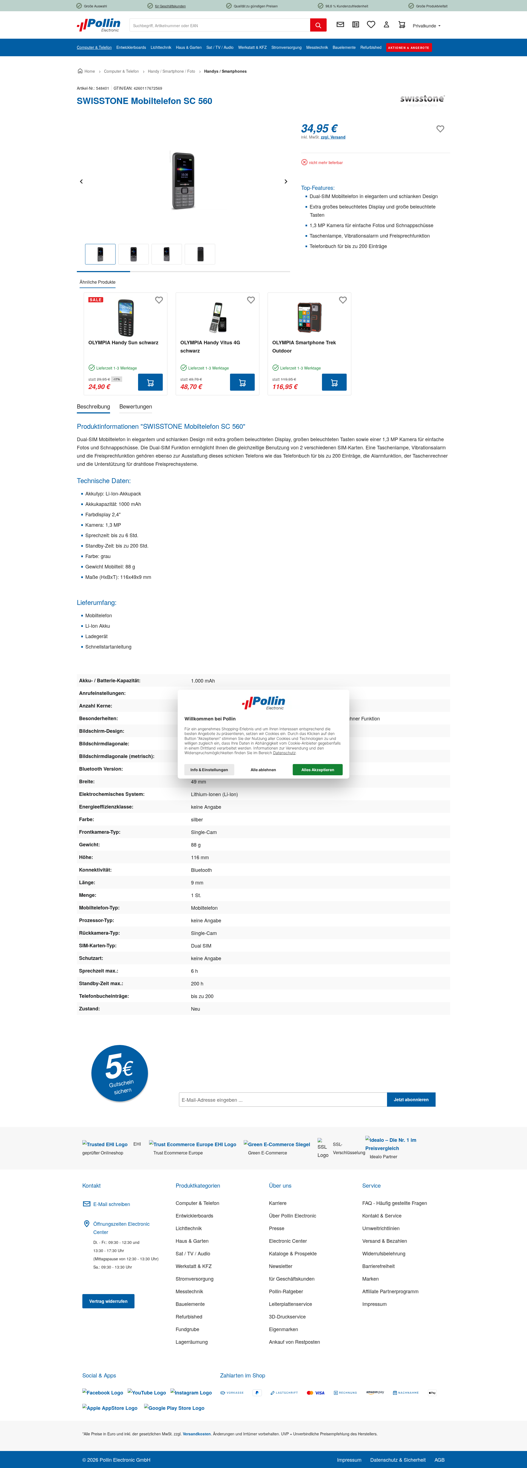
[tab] (93, 407)
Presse (276, 1228)
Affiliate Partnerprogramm (390, 1291)
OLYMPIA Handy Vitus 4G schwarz (210, 346)
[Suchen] (318, 25)
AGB (440, 1459)
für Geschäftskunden (292, 1278)
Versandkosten (197, 1433)
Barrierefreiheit (378, 1265)
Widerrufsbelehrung (383, 1253)
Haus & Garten (192, 1240)
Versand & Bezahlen (384, 1240)
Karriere (278, 1202)
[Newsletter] (340, 24)
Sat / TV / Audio (193, 1253)
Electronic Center (288, 1240)
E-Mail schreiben (111, 1203)
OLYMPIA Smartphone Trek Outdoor (304, 346)
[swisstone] (422, 103)
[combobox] (220, 25)
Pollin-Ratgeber (286, 1291)
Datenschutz (214, 1111)
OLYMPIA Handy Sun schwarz (123, 342)
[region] (183, 197)
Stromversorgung (195, 1278)
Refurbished (189, 1316)
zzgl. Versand (333, 137)
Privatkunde (425, 25)
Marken (370, 1278)
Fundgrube (187, 1328)
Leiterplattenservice (290, 1303)
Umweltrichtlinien (381, 1228)
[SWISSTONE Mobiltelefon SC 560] (183, 180)
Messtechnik (189, 1291)
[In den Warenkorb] (150, 382)
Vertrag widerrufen (108, 1301)
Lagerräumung (192, 1341)
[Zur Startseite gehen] (98, 24)
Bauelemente (190, 1303)
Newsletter (280, 1265)
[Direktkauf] (355, 24)
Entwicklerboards (194, 1215)
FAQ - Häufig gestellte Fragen (394, 1202)
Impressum (374, 1303)
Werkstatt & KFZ (194, 1265)
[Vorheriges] (81, 180)
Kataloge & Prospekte (293, 1253)
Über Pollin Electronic (292, 1215)
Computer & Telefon (197, 1202)
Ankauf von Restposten (294, 1341)
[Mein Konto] (386, 24)
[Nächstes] (286, 180)
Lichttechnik (189, 1228)
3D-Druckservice (287, 1316)
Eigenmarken (283, 1328)
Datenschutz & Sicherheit (398, 1459)
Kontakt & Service (382, 1215)
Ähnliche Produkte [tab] (98, 282)
